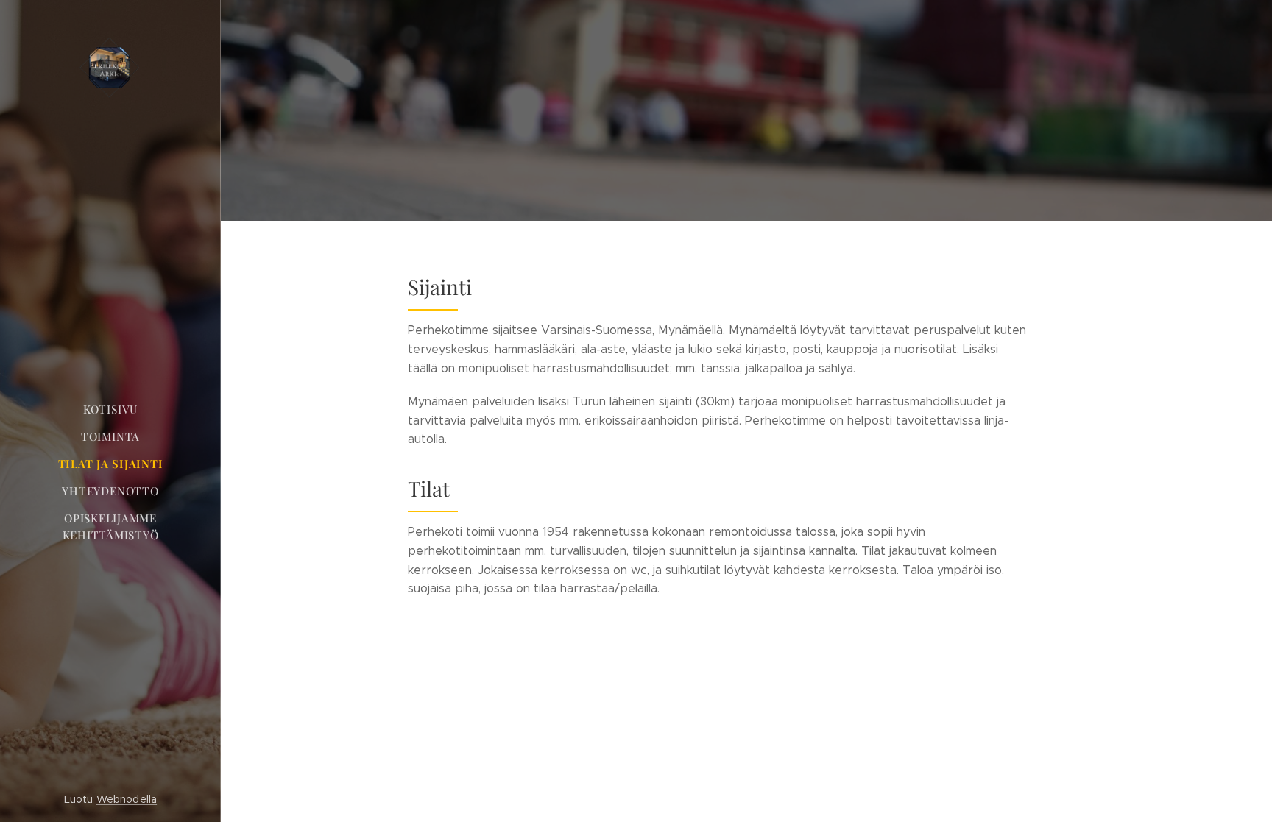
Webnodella (126, 799)
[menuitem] (110, 409)
